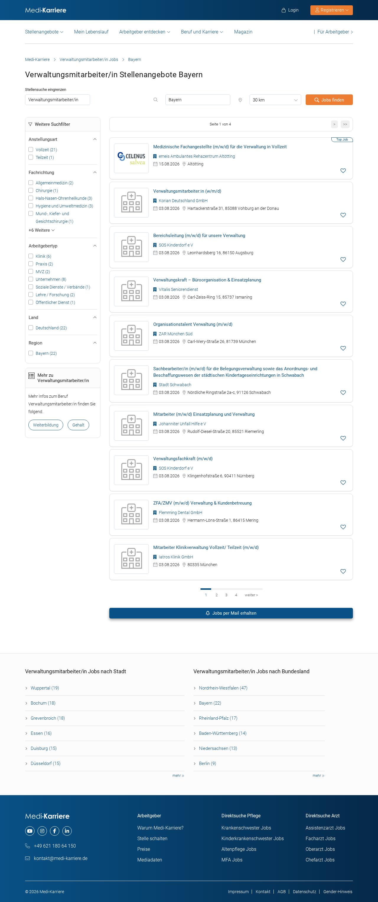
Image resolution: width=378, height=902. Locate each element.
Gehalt (78, 425)
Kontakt (263, 891)
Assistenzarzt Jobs (325, 828)
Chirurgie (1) (47, 190)
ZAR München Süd (175, 333)
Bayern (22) (46, 353)
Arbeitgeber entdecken (142, 31)
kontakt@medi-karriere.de (60, 858)
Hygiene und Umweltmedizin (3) (64, 206)
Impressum (238, 891)
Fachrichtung (41, 172)
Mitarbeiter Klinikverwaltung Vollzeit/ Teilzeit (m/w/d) (206, 547)
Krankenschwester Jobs (246, 828)
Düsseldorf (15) (46, 763)
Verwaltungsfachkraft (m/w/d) (183, 458)
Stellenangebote (41, 31)
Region (35, 343)
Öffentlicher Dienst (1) (55, 302)
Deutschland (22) (51, 328)
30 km (259, 100)
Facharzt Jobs (320, 838)
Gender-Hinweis (337, 891)
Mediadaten (149, 860)
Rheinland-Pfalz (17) (218, 718)
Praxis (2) (44, 264)
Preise (143, 849)
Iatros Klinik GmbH (175, 557)
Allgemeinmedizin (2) (55, 183)
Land (33, 317)
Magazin (243, 31)
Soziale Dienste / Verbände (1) (63, 287)
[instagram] (42, 831)
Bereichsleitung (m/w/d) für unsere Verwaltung (199, 235)
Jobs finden (332, 100)
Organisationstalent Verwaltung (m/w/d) (192, 324)
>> (345, 124)
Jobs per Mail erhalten (233, 613)
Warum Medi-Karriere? (160, 828)
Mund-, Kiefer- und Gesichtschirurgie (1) (55, 217)
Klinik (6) (43, 256)
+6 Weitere (40, 230)
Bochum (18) (43, 703)
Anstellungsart (43, 139)
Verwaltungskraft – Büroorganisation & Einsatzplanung (207, 280)
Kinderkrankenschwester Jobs (252, 838)
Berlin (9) (207, 763)
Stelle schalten (152, 838)
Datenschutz (304, 891)
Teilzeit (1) (45, 157)
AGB (282, 891)
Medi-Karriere (37, 59)
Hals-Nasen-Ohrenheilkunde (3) (64, 198)
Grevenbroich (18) (48, 718)
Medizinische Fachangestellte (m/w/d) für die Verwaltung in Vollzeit (220, 146)
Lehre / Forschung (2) (55, 294)
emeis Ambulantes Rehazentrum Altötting (196, 156)
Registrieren (332, 10)
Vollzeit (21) (46, 149)
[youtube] (30, 831)
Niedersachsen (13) (218, 748)
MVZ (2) (43, 271)
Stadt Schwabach (174, 384)
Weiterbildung (45, 425)
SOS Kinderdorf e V (175, 245)
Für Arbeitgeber (333, 32)
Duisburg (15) (44, 748)
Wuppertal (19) (45, 688)
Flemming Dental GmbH (180, 512)
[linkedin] (67, 831)
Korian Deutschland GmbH (183, 200)
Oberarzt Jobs (320, 849)
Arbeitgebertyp (43, 246)
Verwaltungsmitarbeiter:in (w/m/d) (187, 191)
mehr (177, 776)
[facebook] (54, 831)
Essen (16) (41, 733)
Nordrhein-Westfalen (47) (223, 688)
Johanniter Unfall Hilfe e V (182, 423)
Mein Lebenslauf (91, 31)
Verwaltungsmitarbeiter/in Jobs (89, 59)
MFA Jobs (231, 860)
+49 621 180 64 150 (54, 846)
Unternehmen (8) (51, 279)
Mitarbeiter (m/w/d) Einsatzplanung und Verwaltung (204, 414)
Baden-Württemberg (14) (223, 733)
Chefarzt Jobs (320, 860)
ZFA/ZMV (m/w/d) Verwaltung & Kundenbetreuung (202, 503)
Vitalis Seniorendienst (178, 289)
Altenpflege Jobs (238, 849)
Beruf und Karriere (199, 31)
